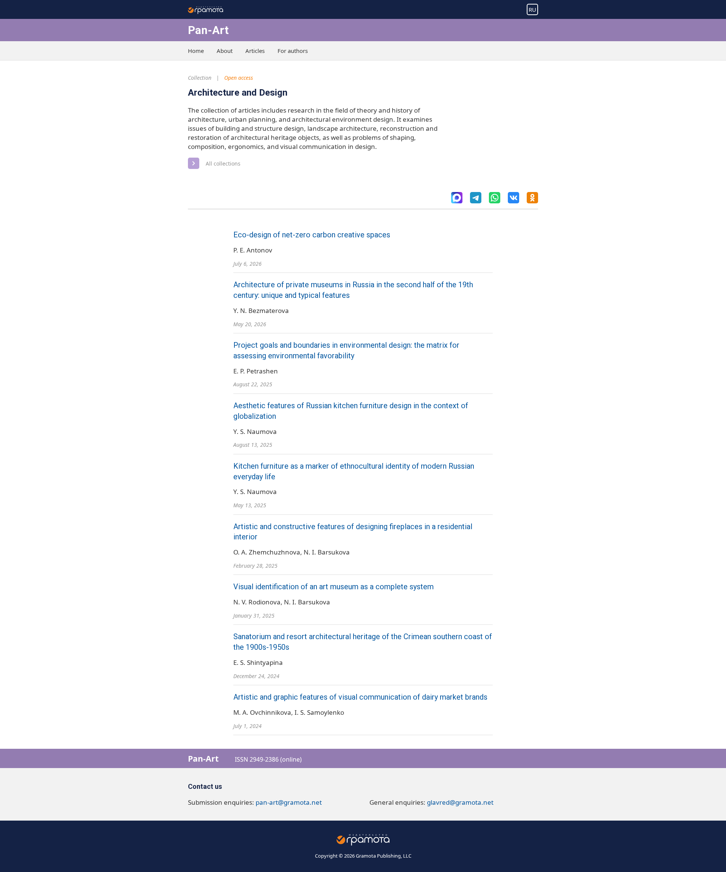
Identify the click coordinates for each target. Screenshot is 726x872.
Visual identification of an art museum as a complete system (333, 586)
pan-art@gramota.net (289, 802)
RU (532, 9)
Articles (255, 50)
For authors (293, 50)
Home (196, 50)
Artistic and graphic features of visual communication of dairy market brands (360, 697)
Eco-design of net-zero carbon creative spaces (311, 235)
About (225, 50)
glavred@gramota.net (460, 802)
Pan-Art (208, 30)
